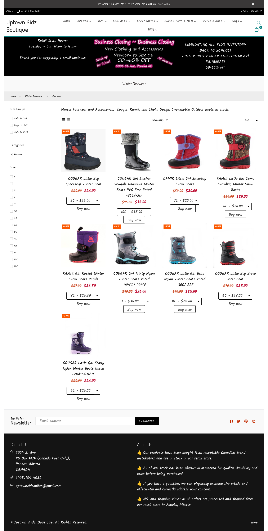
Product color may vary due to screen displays (134, 4)
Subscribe (147, 421)
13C (16, 266)
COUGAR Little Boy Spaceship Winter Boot (83, 181)
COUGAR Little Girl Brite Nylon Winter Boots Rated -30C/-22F (184, 279)
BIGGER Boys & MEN (179, 21)
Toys (152, 30)
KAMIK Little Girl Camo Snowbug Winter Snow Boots (235, 184)
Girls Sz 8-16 (21, 132)
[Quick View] (100, 138)
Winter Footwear (33, 96)
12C (16, 260)
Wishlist (256, 11)
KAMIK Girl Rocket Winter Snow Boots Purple (83, 276)
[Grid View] (63, 120)
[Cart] (257, 30)
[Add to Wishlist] (100, 146)
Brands (83, 21)
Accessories (146, 21)
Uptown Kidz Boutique (21, 25)
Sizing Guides (213, 21)
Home (67, 21)
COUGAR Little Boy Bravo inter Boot (235, 276)
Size (101, 21)
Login (244, 11)
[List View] (69, 120)
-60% (66, 131)
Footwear (121, 21)
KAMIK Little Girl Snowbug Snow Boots (184, 181)
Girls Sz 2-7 (20, 119)
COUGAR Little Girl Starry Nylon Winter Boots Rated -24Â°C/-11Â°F (83, 368)
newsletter (21, 421)
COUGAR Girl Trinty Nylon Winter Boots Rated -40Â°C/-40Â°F (134, 279)
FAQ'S (236, 21)
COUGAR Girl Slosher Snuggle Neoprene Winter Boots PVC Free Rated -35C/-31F (134, 187)
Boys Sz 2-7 (20, 125)
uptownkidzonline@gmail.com (38, 486)
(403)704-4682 (28, 478)
